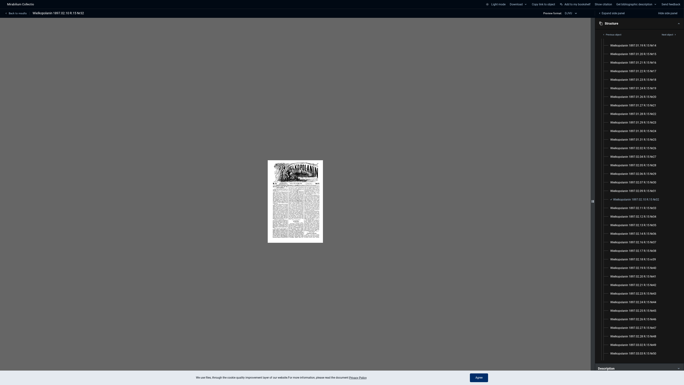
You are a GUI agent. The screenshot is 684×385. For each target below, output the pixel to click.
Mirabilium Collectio (20, 4)
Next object (667, 34)
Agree (479, 377)
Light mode (498, 4)
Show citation (603, 4)
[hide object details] (593, 201)
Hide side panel (667, 13)
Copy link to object (543, 4)
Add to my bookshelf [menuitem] (577, 4)
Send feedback (671, 4)
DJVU (568, 13)
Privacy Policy (358, 377)
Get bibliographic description (634, 4)
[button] (639, 23)
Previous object (613, 34)
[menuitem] (633, 45)
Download (516, 4)
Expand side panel (613, 13)
